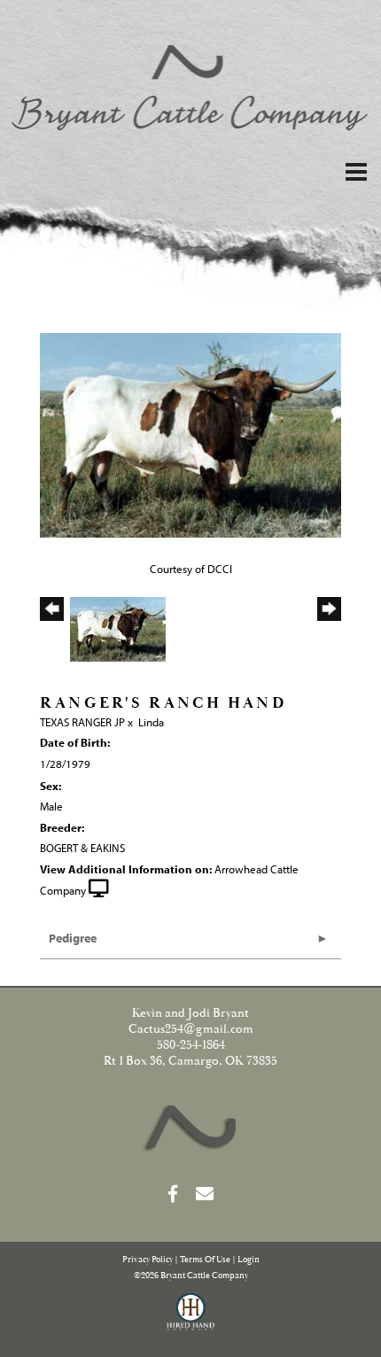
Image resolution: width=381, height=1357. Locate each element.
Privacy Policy (147, 1260)
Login (248, 1260)
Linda (151, 722)
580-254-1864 (191, 1045)
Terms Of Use (205, 1260)
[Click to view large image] (190, 434)
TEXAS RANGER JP (82, 722)
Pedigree (73, 938)
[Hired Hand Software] (191, 1319)
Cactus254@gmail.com (190, 1029)
